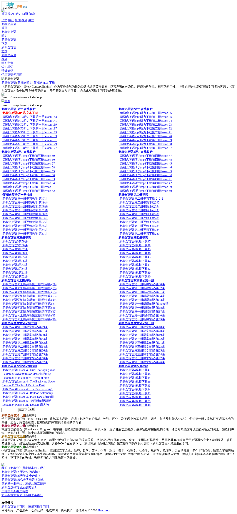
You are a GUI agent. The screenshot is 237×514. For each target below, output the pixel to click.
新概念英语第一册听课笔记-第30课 (142, 284)
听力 (18, 13)
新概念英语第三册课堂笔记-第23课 (142, 346)
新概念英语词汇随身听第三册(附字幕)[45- (29, 307)
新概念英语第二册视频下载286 (139, 222)
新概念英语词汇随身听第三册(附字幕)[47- (29, 311)
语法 (31, 20)
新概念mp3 (41, 82)
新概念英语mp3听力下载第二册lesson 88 (145, 144)
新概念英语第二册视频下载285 (139, 225)
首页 (4, 13)
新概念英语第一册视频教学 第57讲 (25, 233)
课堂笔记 (7, 70)
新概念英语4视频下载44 (135, 260)
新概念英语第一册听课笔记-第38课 (142, 307)
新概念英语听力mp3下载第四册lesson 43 (145, 171)
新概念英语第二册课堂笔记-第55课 (25, 354)
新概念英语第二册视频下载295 (139, 202)
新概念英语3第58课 (15, 253)
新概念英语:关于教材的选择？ (21, 471)
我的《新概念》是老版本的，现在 (23, 467)
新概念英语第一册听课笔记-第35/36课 (143, 303)
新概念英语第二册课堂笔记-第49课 (25, 327)
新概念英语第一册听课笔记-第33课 (142, 299)
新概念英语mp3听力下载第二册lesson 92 (145, 128)
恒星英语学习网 (11, 74)
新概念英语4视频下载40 (135, 276)
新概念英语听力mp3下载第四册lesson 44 (145, 175)
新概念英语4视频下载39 (135, 272)
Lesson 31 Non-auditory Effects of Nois (25, 377)
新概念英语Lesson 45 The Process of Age (27, 389)
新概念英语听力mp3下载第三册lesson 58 (28, 167)
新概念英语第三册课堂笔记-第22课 (142, 338)
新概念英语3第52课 (15, 276)
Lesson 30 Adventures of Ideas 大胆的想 (26, 373)
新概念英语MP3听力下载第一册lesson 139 (29, 124)
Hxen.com (104, 510)
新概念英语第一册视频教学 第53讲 (25, 218)
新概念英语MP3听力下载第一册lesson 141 (29, 120)
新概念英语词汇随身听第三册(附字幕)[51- (29, 303)
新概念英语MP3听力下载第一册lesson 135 (29, 132)
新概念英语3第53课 (15, 264)
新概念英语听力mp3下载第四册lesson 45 (145, 163)
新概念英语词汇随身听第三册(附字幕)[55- (29, 292)
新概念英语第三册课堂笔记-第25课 (142, 350)
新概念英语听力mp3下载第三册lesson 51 (28, 186)
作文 (4, 20)
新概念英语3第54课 (15, 268)
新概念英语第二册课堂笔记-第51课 (25, 331)
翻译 (11, 20)
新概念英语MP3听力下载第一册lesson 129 (29, 144)
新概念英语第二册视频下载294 (139, 206)
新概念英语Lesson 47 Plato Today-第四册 (28, 396)
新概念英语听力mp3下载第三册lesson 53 (28, 179)
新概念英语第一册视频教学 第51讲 (25, 210)
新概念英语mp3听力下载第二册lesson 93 (145, 124)
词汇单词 (7, 66)
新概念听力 (25, 82)
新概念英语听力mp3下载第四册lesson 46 (145, 167)
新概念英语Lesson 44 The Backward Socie (28, 381)
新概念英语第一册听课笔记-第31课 (142, 292)
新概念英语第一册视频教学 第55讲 (25, 225)
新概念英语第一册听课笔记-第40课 (142, 315)
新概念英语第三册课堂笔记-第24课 (142, 354)
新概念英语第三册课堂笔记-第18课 (142, 327)
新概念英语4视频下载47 (135, 241)
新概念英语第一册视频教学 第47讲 (25, 198)
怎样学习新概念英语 (14, 491)
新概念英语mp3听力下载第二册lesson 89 (145, 140)
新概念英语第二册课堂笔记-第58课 (25, 358)
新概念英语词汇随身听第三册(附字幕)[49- (29, 299)
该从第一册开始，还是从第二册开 (23, 483)
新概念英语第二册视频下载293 (139, 210)
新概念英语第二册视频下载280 (139, 233)
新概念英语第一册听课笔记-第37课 (142, 311)
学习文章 (7, 63)
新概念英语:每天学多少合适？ (21, 475)
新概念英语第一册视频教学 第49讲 (25, 202)
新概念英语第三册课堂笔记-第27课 (142, 358)
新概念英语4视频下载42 (135, 268)
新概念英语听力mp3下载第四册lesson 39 (145, 186)
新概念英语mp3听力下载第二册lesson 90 (145, 136)
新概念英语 (8, 82)
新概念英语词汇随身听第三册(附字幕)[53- (29, 296)
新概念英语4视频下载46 (135, 253)
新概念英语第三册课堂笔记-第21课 (142, 342)
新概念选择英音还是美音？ (19, 487)
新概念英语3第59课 (15, 241)
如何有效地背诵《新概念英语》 (22, 495)
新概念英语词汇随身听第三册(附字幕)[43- (29, 315)
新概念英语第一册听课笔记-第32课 (142, 288)
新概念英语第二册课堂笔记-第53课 (25, 338)
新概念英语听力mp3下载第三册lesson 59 (28, 155)
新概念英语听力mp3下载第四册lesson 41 (145, 179)
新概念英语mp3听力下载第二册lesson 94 (145, 120)
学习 (11, 13)
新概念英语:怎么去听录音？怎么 (22, 479)
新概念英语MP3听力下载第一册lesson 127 (29, 148)
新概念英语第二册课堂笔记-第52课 (25, 342)
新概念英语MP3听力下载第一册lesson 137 (29, 128)
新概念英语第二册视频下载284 (139, 229)
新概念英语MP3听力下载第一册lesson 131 (29, 140)
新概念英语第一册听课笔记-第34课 (142, 296)
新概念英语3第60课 (15, 245)
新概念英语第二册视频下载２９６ (141, 198)
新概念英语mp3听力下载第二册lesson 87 (145, 148)
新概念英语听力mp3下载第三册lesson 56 (28, 175)
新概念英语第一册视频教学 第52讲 (25, 222)
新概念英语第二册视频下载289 (139, 214)
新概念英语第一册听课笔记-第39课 (142, 319)
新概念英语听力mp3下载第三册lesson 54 (28, 183)
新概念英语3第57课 (15, 249)
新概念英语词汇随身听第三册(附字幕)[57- (29, 288)
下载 (52, 82)
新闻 (18, 20)
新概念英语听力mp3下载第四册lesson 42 (145, 183)
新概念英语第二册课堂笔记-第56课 (25, 350)
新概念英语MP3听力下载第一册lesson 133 (29, 136)
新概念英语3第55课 (15, 257)
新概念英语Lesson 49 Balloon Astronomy (27, 393)
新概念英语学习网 (13, 506)
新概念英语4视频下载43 (135, 257)
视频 (24, 20)
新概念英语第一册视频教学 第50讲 (25, 214)
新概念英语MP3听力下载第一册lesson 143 (29, 116)
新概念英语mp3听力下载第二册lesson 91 (145, 132)
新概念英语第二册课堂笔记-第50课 (25, 334)
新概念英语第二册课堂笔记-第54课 (25, 346)
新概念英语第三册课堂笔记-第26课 (142, 362)
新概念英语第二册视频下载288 (139, 218)
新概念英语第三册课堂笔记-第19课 (142, 334)
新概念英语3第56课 (15, 260)
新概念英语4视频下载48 (135, 245)
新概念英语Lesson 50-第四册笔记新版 (26, 400)
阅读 (32, 13)
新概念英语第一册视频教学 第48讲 (25, 206)
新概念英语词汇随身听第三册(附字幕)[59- (29, 284)
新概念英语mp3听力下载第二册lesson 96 (145, 112)
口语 (25, 13)
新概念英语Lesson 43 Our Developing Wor (28, 370)
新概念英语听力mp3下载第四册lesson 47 (145, 155)
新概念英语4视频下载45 (135, 249)
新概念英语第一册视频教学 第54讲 (25, 229)
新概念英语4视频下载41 (135, 264)
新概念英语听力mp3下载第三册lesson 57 (28, 163)
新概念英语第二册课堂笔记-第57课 (25, 362)
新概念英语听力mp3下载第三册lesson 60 (28, 159)
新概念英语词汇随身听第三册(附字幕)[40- (29, 319)
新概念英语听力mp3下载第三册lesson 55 (28, 171)
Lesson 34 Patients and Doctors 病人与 (25, 404)
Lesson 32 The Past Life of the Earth (23, 385)
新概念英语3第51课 (15, 272)
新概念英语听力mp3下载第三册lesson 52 (28, 190)
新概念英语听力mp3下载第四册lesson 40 (145, 190)
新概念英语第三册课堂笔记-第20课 (142, 331)
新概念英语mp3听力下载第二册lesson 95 (145, 116)
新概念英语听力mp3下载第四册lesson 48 (145, 159)
